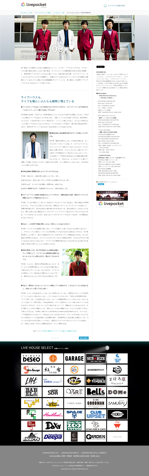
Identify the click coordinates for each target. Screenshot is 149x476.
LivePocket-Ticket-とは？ (51, 452)
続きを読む (84, 338)
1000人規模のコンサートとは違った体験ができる (59, 331)
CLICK (101, 184)
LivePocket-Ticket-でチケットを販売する (93, 452)
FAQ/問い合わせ (95, 456)
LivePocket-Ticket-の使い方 (70, 452)
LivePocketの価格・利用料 (57, 456)
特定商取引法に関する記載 (81, 456)
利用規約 (69, 456)
